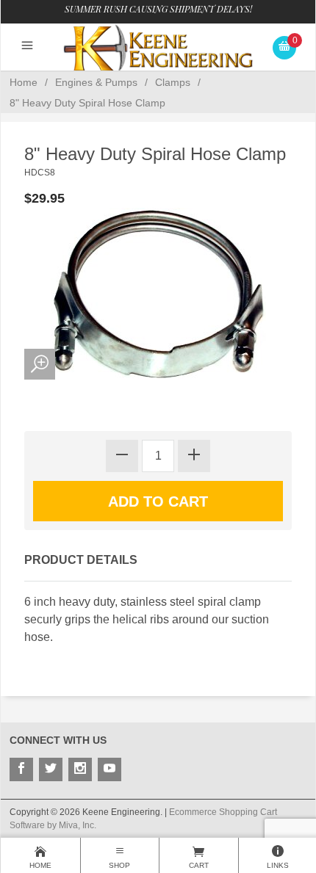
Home (23, 82)
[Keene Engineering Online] (158, 47)
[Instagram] (80, 769)
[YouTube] (109, 769)
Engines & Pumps (96, 82)
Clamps (172, 82)
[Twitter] (50, 769)
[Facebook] (21, 769)
